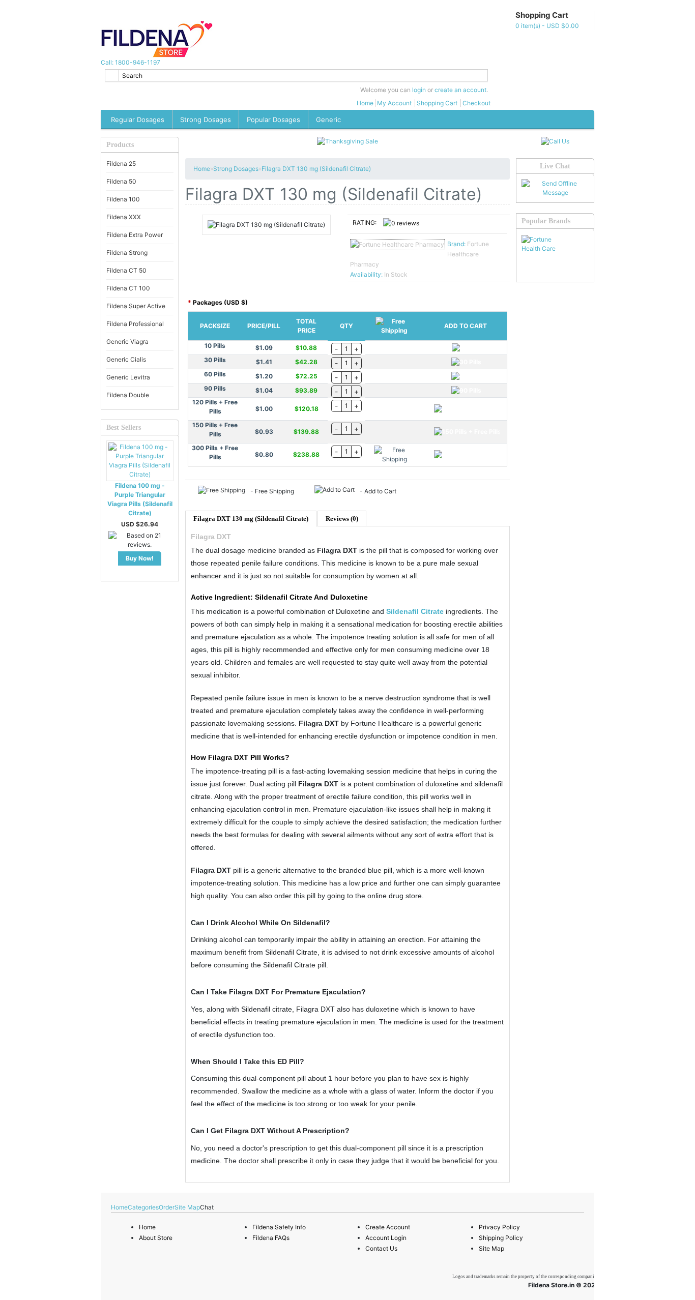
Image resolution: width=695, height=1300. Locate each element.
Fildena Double (127, 395)
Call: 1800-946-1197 (130, 62)
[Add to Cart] (466, 347)
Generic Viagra (127, 341)
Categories (143, 1207)
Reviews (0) (342, 518)
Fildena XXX (123, 217)
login (419, 90)
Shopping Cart (437, 103)
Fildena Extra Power (134, 235)
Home (365, 103)
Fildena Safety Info (279, 1227)
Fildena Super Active (135, 306)
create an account (460, 90)
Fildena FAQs (270, 1238)
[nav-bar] (104, 13)
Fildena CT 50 (126, 270)
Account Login (386, 1238)
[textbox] (296, 75)
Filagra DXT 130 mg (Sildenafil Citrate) (316, 168)
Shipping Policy (501, 1238)
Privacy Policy (499, 1227)
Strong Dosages (205, 119)
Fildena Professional (135, 324)
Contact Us (381, 1248)
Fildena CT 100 (128, 288)
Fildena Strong (127, 252)
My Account (394, 103)
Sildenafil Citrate (415, 611)
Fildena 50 (121, 181)
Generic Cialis (126, 359)
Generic (328, 119)
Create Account (387, 1227)
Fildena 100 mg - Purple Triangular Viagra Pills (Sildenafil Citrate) (139, 499)
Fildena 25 (121, 163)
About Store (155, 1238)
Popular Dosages (273, 119)
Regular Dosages (137, 119)
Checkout (476, 103)
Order (167, 1207)
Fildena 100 (123, 199)
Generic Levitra (128, 377)
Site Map (187, 1207)
